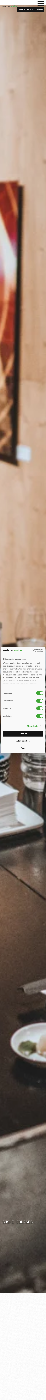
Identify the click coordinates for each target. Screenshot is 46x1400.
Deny (23, 748)
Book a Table (25, 10)
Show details (32, 726)
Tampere (39, 10)
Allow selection (23, 741)
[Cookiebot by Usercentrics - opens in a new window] (32, 650)
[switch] (39, 701)
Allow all (23, 733)
